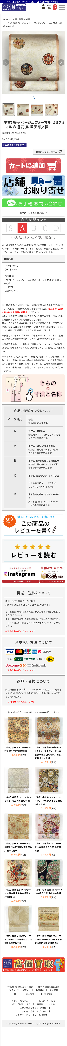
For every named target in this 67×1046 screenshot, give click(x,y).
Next (61, 62)
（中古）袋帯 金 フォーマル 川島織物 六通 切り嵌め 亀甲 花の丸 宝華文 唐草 (18, 847)
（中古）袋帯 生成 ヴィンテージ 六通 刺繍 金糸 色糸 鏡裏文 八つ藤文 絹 (17, 893)
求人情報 (30, 993)
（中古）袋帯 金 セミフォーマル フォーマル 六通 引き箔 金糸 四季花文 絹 (48, 801)
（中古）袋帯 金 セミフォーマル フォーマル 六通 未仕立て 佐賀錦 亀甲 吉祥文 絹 (18, 939)
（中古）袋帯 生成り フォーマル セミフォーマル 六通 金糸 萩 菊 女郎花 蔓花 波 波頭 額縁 (48, 939)
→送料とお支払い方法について (20, 631)
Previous (6, 62)
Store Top (7, 19)
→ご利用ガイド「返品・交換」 (20, 701)
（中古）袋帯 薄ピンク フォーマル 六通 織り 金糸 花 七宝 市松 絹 (48, 847)
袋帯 (21, 19)
